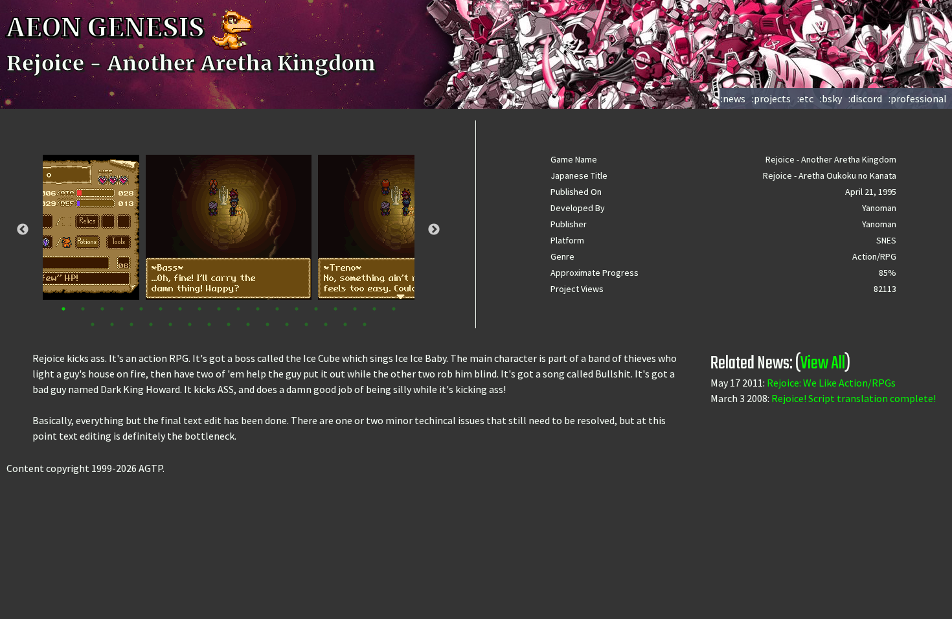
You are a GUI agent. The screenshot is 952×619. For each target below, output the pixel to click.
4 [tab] (121, 308)
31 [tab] (325, 324)
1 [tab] (63, 308)
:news (733, 98)
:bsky (831, 98)
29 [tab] (286, 324)
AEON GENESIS (108, 28)
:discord (865, 98)
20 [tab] (112, 324)
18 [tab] (393, 308)
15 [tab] (335, 308)
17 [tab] (374, 308)
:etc (805, 98)
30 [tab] (306, 324)
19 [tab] (92, 324)
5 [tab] (141, 308)
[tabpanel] (229, 227)
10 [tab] (238, 308)
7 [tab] (180, 308)
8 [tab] (199, 308)
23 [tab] (170, 324)
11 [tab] (257, 308)
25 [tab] (209, 324)
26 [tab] (228, 324)
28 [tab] (267, 324)
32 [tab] (345, 324)
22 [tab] (150, 324)
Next (433, 229)
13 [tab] (296, 308)
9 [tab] (218, 308)
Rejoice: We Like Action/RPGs (831, 382)
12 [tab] (277, 308)
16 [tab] (354, 308)
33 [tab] (364, 324)
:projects (771, 98)
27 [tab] (248, 324)
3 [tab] (102, 308)
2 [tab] (82, 308)
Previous (22, 229)
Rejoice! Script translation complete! (853, 398)
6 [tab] (160, 308)
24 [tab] (189, 324)
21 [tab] (131, 324)
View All (822, 363)
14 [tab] (316, 308)
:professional (918, 98)
